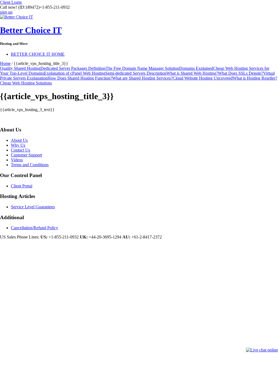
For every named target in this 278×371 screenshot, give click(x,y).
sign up (6, 12)
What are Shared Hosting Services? (142, 78)
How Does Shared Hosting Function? (80, 78)
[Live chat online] (262, 350)
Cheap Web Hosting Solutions (26, 83)
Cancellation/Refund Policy (34, 227)
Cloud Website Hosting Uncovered (203, 78)
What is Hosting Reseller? (255, 78)
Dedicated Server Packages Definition (73, 68)
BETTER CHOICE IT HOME (38, 54)
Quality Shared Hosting (20, 68)
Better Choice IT (31, 30)
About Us (19, 140)
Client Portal (21, 186)
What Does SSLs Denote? (240, 73)
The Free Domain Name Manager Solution (142, 68)
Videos (17, 160)
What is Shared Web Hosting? (192, 73)
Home (5, 63)
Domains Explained (196, 68)
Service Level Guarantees (33, 207)
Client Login (11, 2)
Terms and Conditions (30, 164)
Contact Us (20, 150)
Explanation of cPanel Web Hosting (74, 73)
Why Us (18, 145)
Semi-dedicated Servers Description (135, 73)
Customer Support (26, 155)
